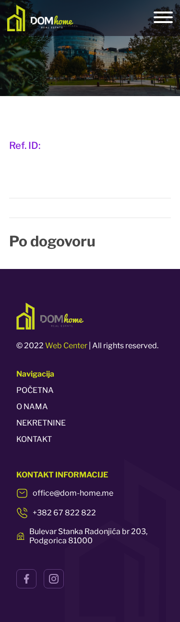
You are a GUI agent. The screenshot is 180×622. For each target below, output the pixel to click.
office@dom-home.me (73, 493)
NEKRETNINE (41, 422)
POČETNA (35, 390)
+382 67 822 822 (64, 512)
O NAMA (32, 406)
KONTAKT (34, 439)
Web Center (66, 345)
